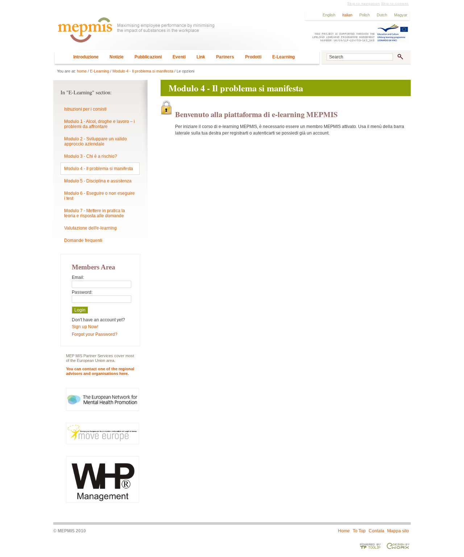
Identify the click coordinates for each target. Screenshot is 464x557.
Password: (82, 292)
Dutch (382, 15)
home (82, 71)
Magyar (400, 15)
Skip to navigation (363, 3)
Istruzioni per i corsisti (85, 109)
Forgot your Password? (94, 334)
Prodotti (253, 56)
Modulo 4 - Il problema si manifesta (142, 71)
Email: (78, 277)
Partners (225, 56)
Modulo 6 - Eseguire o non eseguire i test (99, 196)
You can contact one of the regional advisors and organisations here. (100, 371)
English (329, 15)
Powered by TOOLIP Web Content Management (370, 545)
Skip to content (395, 3)
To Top (359, 530)
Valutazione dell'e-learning (90, 228)
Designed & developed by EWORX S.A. (398, 545)
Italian (347, 15)
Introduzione (86, 56)
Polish (364, 15)
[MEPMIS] (177, 33)
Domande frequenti (83, 240)
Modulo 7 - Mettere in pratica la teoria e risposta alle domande (94, 213)
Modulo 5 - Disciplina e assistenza (98, 180)
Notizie (116, 56)
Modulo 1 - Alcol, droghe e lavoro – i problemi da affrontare (99, 124)
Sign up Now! (85, 326)
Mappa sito (398, 530)
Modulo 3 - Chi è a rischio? (90, 156)
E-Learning (283, 56)
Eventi (179, 56)
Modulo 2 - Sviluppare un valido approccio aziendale (95, 141)
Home (344, 530)
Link (200, 56)
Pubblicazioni (148, 56)
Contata (376, 530)
